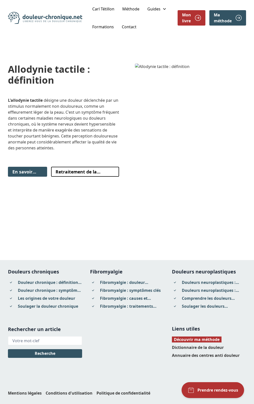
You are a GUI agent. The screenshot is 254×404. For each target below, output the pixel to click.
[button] (156, 9)
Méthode (130, 9)
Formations (103, 27)
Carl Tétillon (103, 9)
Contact (129, 27)
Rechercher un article (34, 329)
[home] (45, 18)
